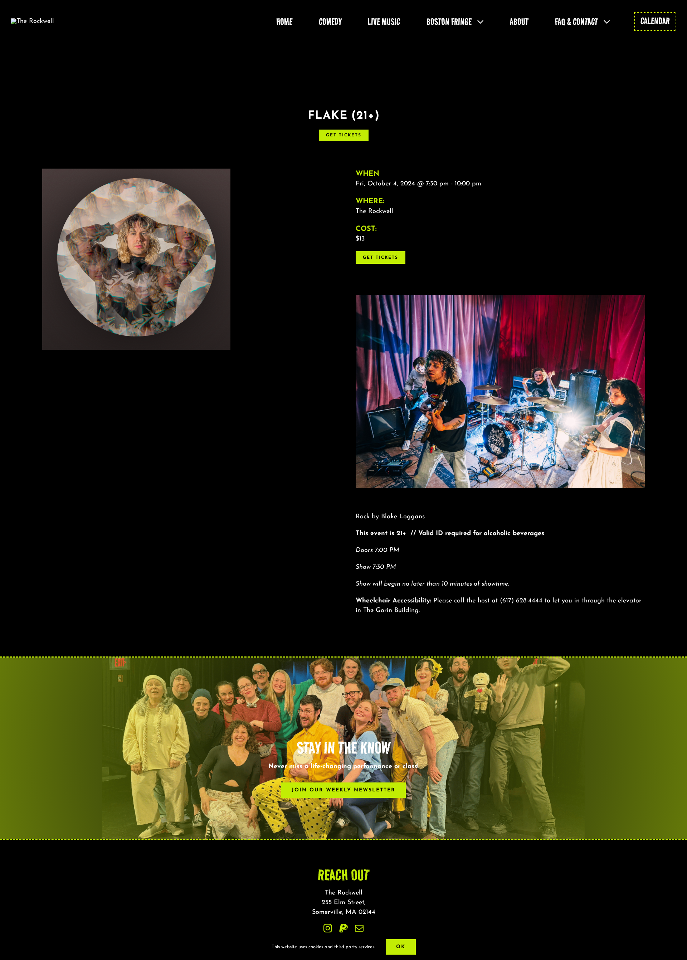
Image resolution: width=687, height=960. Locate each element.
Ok (400, 947)
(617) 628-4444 (521, 601)
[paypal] (343, 928)
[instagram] (327, 928)
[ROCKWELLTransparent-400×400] (32, 21)
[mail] (359, 928)
